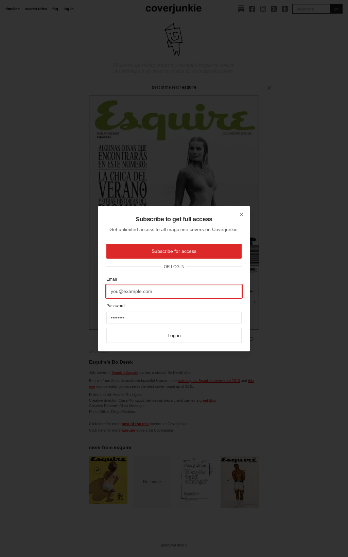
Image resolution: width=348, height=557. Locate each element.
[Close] (241, 214)
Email (111, 279)
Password (115, 305)
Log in (174, 335)
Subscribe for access (174, 251)
